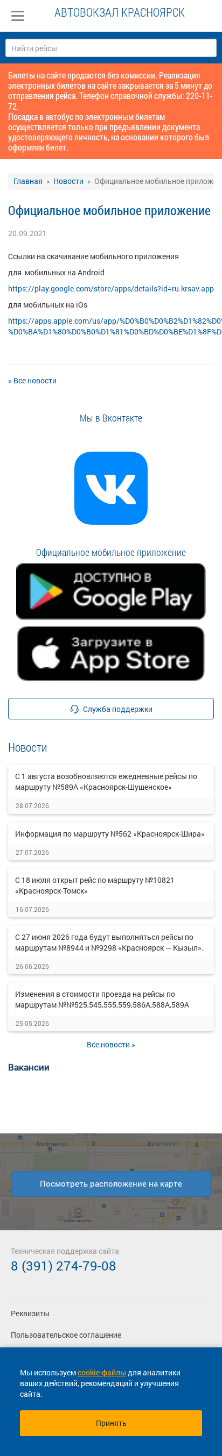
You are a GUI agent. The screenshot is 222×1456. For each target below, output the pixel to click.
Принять (111, 1423)
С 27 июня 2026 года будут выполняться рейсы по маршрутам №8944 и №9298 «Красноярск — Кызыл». (109, 942)
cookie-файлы (102, 1372)
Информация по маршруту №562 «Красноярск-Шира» (110, 834)
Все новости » (111, 1044)
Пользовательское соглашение (66, 1335)
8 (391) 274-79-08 (63, 1265)
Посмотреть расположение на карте (111, 1183)
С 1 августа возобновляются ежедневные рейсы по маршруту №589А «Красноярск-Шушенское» (106, 781)
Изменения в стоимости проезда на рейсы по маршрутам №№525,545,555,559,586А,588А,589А (102, 999)
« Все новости (32, 380)
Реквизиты (30, 1313)
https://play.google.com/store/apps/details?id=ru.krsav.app (111, 288)
